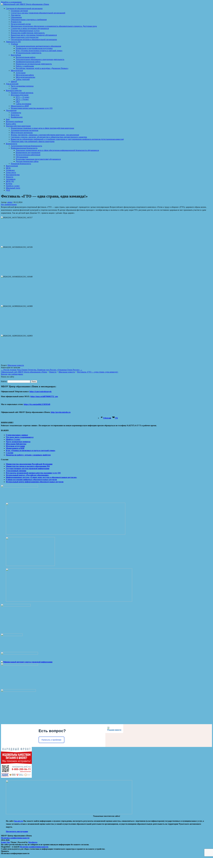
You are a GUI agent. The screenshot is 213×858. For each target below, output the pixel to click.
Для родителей (12, 84)
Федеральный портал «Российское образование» (27, 475)
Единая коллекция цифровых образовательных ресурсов (31, 479)
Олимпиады (16, 113)
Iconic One (5, 842)
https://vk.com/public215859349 (37, 404)
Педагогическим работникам (28, 155)
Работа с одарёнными (25, 66)
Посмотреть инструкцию (17, 831)
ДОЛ (8, 190)
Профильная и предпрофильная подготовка (34, 48)
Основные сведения (19, 11)
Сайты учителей (23, 79)
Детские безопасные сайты (27, 161)
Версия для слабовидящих (12, 374)
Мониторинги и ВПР (20, 106)
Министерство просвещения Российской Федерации (29, 464)
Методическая (17, 70)
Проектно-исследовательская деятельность (34, 64)
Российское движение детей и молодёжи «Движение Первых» (42, 68)
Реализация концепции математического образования (38, 46)
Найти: (4, 381)
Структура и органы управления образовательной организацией (38, 13)
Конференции (17, 117)
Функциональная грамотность (28, 53)
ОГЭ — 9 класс (22, 99)
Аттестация (20, 73)
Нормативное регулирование (28, 152)
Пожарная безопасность (21, 164)
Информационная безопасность (24, 148)
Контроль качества (14, 90)
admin (9, 202)
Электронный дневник (16, 471)
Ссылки (14, 88)
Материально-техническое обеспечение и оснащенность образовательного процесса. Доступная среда (54, 26)
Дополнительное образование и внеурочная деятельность (40, 59)
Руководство (16, 22)
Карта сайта (11, 124)
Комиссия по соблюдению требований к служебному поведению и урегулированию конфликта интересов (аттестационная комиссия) (67, 139)
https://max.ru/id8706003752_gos (44, 396)
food (7, 119)
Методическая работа (25, 75)
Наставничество (13, 175)
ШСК (8, 168)
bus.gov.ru (18, 821)
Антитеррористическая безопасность (26, 146)
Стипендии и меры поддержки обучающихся (30, 28)
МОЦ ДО (10, 181)
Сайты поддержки (23, 104)
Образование (16, 17)
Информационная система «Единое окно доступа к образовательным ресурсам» (41, 477)
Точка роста (11, 172)
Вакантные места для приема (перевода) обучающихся (34, 35)
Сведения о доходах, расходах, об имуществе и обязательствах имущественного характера (49, 137)
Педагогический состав (21, 24)
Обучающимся (22, 157)
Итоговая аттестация (19, 95)
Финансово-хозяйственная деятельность (28, 33)
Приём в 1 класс (13, 186)
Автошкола (10, 179)
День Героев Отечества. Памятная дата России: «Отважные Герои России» (49, 370)
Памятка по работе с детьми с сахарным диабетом (28, 455)
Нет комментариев (9, 204)
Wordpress (32, 842)
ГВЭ (18, 101)
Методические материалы (22, 133)
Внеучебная (16, 55)
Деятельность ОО (13, 42)
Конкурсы (15, 115)
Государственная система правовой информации (27, 468)
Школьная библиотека (16, 444)
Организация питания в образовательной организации (34, 39)
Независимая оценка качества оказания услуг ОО (32, 108)
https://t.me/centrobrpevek (40, 391)
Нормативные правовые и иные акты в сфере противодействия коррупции (42, 128)
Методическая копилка (25, 77)
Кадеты (9, 183)
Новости (9, 177)
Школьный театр (13, 188)
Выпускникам (12, 166)
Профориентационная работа (28, 62)
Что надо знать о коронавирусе (20, 437)
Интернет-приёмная (14, 121)
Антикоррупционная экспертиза (24, 130)
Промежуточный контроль (22, 93)
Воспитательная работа (25, 57)
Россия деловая (8, 370)
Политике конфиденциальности (34, 847)
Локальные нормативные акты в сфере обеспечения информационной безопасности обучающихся (57, 150)
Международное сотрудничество (24, 37)
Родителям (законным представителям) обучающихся (38, 159)
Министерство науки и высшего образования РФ (28, 466)
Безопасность (11, 144)
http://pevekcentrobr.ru (60, 412)
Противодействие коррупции (18, 126)
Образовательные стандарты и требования (29, 19)
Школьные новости (16, 365)
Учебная (14, 44)
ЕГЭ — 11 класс (22, 97)
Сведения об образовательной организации (24, 8)
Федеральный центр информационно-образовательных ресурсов (34, 482)
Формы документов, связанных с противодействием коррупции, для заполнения (45, 135)
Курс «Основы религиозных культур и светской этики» (39, 51)
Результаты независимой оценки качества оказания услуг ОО (33, 473)
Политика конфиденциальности (15, 838)
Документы (16, 15)
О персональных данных (17, 435)
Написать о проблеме (51, 740)
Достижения (11, 110)
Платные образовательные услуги (25, 31)
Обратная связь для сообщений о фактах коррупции (32, 141)
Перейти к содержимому (11, 2)
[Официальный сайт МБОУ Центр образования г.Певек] (25, 4)
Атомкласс (10, 170)
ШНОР (14, 82)
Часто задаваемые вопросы (22, 86)
